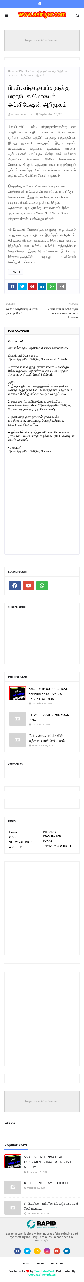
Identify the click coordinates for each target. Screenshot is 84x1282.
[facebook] (40, 4)
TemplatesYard (44, 1271)
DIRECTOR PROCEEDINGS (52, 834)
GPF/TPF (22, 71)
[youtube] (28, 585)
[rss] (37, 1251)
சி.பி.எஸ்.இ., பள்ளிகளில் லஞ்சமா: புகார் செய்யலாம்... (48, 738)
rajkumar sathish (22, 114)
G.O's (12, 837)
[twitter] (27, 1251)
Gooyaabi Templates (42, 1274)
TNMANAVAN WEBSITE (57, 845)
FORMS (47, 840)
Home (11, 71)
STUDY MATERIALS (20, 842)
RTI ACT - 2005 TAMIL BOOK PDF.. (49, 717)
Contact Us (56, 1263)
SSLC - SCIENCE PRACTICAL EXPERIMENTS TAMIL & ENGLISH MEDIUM (48, 694)
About (40, 1263)
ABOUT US (15, 847)
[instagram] (47, 1251)
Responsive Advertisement (42, 40)
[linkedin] (66, 1251)
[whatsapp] (42, 585)
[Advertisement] (42, 908)
